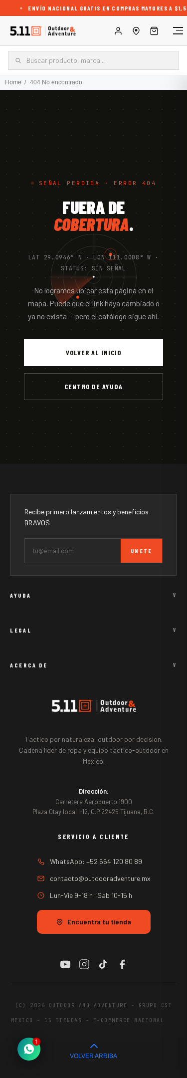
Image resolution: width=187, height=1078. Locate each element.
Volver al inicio (94, 352)
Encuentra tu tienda (99, 921)
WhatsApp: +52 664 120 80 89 (96, 861)
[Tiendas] (136, 31)
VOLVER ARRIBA (93, 1056)
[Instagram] (84, 964)
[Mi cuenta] (118, 31)
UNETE (141, 550)
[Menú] (173, 31)
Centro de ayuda (93, 386)
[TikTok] (103, 964)
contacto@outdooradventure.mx (100, 878)
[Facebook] (122, 964)
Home (13, 82)
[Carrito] (154, 31)
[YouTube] (65, 964)
